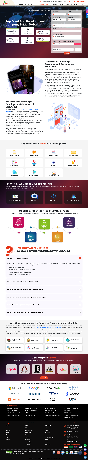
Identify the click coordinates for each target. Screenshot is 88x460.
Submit (67, 53)
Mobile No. (71, 17)
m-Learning (28, 442)
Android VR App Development (13, 413)
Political (46, 428)
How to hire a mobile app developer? (18, 258)
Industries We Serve (45, 4)
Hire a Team (68, 4)
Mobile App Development (12, 408)
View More (44, 377)
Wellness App (48, 444)
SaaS (46, 435)
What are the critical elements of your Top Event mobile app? (25, 312)
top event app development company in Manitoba (47, 327)
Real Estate (47, 430)
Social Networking (49, 437)
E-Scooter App (28, 428)
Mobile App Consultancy (50, 413)
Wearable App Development (71, 415)
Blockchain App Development (13, 415)
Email (69, 11)
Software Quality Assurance (71, 408)
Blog (75, 4)
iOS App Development (30, 415)
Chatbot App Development (31, 408)
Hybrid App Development (31, 413)
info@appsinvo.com (47, 1)
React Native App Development (52, 415)
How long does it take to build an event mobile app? (22, 282)
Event (26, 435)
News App (27, 444)
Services (33, 4)
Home (21, 4)
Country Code (57, 17)
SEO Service (67, 410)
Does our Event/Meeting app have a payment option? (23, 305)
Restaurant (47, 432)
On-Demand (48, 425)
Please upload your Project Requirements (64, 41)
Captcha (55, 47)
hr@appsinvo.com (72, 441)
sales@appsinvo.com (60, 1)
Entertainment (28, 432)
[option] (15, 197)
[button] (85, 457)
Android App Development (12, 410)
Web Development (68, 417)
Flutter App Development (31, 410)
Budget (55, 28)
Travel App (47, 442)
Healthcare (28, 439)
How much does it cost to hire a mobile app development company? (27, 297)
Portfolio (27, 4)
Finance (27, 437)
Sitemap (8, 439)
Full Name (56, 11)
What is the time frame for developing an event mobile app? (25, 289)
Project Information (58, 34)
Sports (46, 439)
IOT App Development (50, 408)
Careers (7, 432)
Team (54, 23)
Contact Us (82, 4)
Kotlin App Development (50, 410)
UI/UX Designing (68, 413)
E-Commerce (28, 430)
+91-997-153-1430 (73, 431)
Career (55, 4)
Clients (61, 4)
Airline (26, 425)
